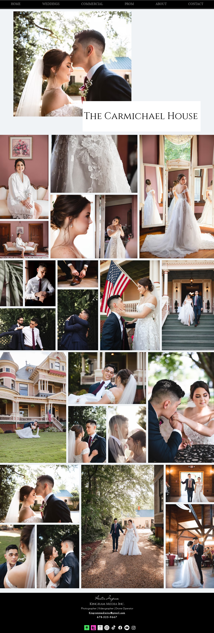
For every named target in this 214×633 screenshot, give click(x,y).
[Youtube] (126, 627)
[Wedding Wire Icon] (100, 627)
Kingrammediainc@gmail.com (107, 612)
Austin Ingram (107, 598)
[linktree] (86, 627)
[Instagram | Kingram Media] (133, 627)
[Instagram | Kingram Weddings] (106, 627)
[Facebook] (120, 627)
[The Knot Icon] (93, 627)
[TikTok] (113, 627)
